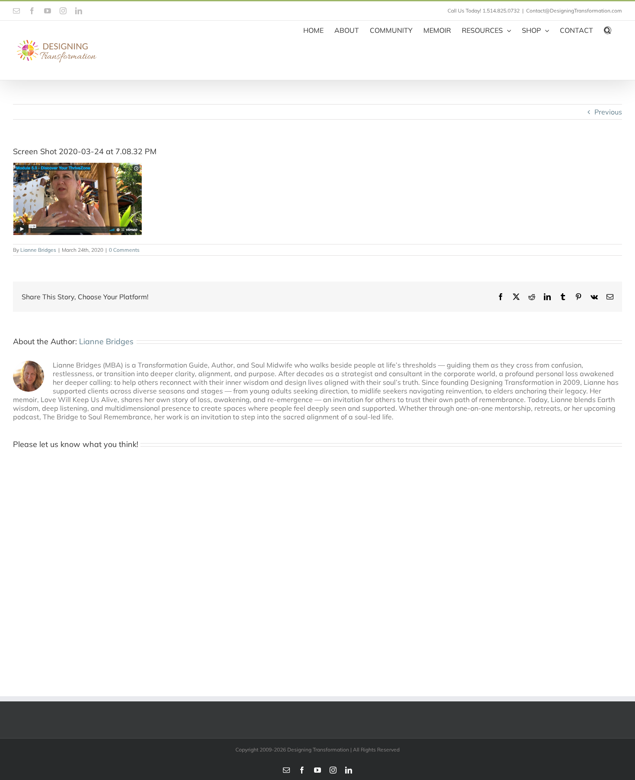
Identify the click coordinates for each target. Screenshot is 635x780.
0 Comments (124, 250)
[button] (607, 29)
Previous (608, 112)
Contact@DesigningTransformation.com (574, 10)
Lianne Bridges (38, 250)
